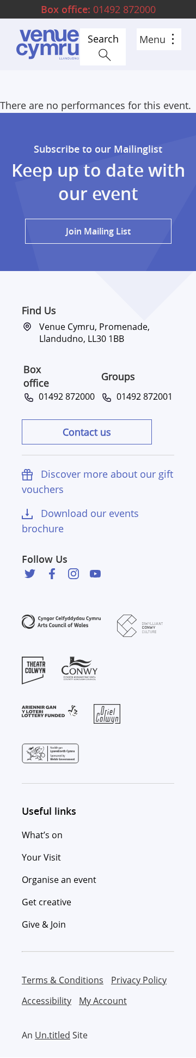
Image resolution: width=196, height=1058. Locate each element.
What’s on (42, 835)
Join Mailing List (98, 231)
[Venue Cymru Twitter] (30, 574)
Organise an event (59, 880)
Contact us (87, 431)
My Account (103, 1001)
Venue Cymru (47, 44)
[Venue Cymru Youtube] (95, 574)
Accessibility (46, 1001)
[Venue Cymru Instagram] (73, 574)
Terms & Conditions (62, 980)
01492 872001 (142, 396)
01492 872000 (98, 9)
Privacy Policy (139, 980)
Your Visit (41, 857)
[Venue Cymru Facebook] (52, 574)
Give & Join (44, 924)
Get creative (46, 902)
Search (103, 38)
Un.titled (52, 1035)
